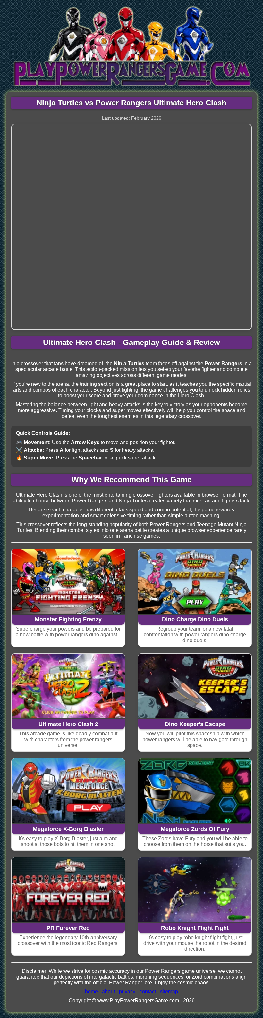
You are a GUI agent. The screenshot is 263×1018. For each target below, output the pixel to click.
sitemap (169, 991)
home (91, 991)
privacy (127, 991)
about (108, 991)
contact (148, 991)
